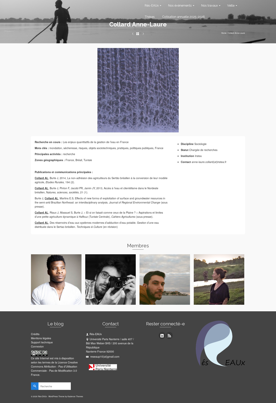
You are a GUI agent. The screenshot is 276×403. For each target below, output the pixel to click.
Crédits (35, 334)
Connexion (37, 346)
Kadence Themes (75, 396)
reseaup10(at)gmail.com (104, 356)
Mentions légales (41, 338)
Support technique (42, 342)
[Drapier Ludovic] (143, 34)
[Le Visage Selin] (132, 34)
